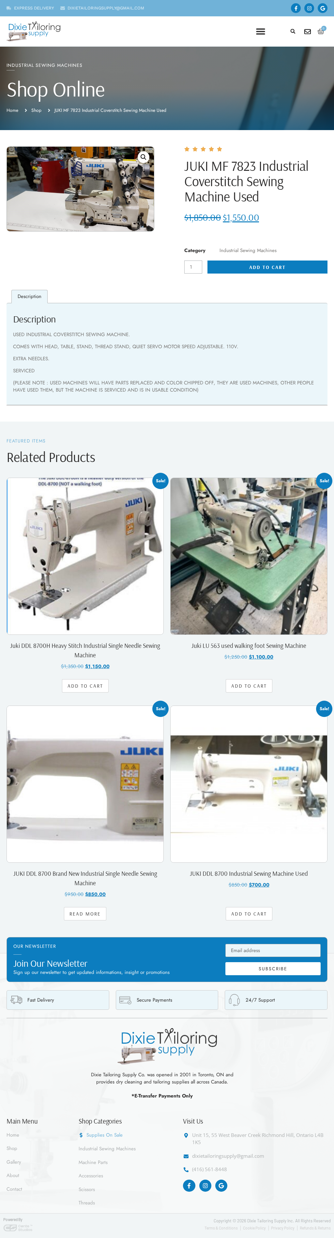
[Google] (322, 8)
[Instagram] (309, 8)
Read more (85, 914)
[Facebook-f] (296, 8)
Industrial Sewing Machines (45, 65)
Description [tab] (29, 296)
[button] (293, 31)
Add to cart (267, 267)
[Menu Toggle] (260, 31)
